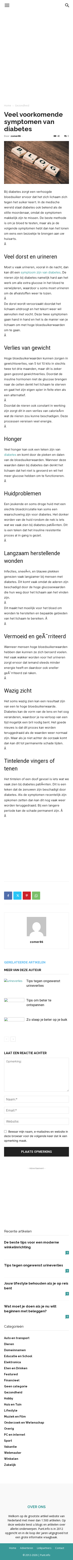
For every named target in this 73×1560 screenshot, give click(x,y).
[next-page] (13, 1039)
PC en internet (14, 1434)
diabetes (10, 455)
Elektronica (12, 1362)
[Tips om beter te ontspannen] (14, 1005)
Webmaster (12, 1452)
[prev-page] (6, 1039)
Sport (8, 1440)
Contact (59, 1548)
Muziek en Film (15, 1416)
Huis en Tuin (12, 1404)
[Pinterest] (27, 896)
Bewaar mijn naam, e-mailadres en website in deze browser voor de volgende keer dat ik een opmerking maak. (36, 1136)
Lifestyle (10, 1410)
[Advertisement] (36, 49)
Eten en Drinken (15, 1368)
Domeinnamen (15, 1350)
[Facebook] (8, 896)
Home (7, 105)
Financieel (11, 1380)
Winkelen (11, 1458)
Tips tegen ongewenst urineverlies (33, 1265)
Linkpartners (44, 1548)
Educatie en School (18, 1356)
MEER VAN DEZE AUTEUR (22, 970)
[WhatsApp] (36, 896)
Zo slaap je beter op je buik (46, 1020)
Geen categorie (15, 1386)
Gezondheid (22, 105)
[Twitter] (17, 896)
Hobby (8, 1398)
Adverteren (26, 1548)
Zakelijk (10, 1464)
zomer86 (15, 135)
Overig (9, 1428)
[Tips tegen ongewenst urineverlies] (14, 986)
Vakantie (10, 1446)
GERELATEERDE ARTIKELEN (24, 962)
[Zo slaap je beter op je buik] (14, 1024)
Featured (11, 1374)
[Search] (67, 5)
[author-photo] (36, 936)
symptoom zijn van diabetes (41, 272)
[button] (6, 5)
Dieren (9, 1344)
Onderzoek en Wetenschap (24, 1422)
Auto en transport (16, 1338)
